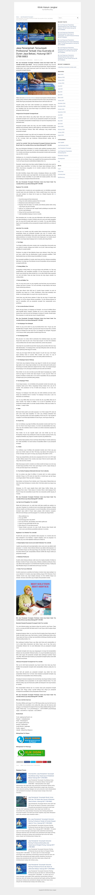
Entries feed (60, 171)
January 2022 (61, 83)
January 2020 (61, 132)
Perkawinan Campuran (63, 155)
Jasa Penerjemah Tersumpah (24, 60)
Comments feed (61, 174)
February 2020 (61, 129)
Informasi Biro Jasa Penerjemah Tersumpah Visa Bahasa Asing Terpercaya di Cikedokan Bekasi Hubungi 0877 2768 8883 (41, 776)
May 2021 (60, 91)
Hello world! (73, 67)
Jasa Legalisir (61, 142)
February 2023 (61, 77)
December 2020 (61, 103)
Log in (59, 168)
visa (55, 194)
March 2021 (60, 97)
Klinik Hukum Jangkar (47, 7)
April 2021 (60, 94)
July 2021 (60, 86)
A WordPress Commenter (63, 67)
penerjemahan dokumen (30, 97)
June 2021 (60, 88)
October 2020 (61, 109)
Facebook (27, 761)
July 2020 (60, 115)
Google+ (39, 761)
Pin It (45, 761)
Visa (59, 161)
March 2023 (60, 74)
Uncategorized (61, 158)
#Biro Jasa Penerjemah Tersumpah (30, 765)
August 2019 (61, 135)
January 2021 (61, 100)
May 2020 (60, 120)
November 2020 (61, 106)
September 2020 (62, 112)
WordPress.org (61, 177)
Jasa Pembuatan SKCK (63, 145)
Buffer (49, 761)
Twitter (33, 761)
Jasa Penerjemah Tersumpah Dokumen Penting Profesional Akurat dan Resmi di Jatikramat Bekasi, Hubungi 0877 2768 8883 (41, 866)
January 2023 (61, 80)
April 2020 (60, 123)
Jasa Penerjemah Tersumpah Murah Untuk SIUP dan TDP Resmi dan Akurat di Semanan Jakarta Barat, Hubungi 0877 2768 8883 (41, 799)
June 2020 (60, 117)
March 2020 (60, 126)
